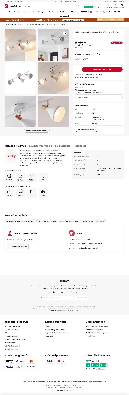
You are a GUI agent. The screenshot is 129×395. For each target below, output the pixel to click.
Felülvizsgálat (63, 145)
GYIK (6, 333)
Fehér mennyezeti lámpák (69, 221)
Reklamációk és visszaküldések (16, 339)
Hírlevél (48, 326)
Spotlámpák (30, 24)
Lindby (94, 109)
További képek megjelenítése (37, 131)
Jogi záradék (90, 336)
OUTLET (117, 12)
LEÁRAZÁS (85, 12)
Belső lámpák (21, 24)
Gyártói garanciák (11, 349)
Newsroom (49, 336)
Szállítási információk (12, 346)
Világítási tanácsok (61, 333)
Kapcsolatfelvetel (11, 330)
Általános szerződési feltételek (97, 326)
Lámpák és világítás (10, 24)
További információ (40, 145)
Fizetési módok (10, 343)
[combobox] (52, 6)
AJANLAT (73, 20)
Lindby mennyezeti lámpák (47, 221)
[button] (20, 78)
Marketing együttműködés (55, 330)
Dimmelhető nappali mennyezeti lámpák (19, 221)
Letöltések (80, 145)
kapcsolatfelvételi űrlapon (39, 308)
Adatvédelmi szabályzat (95, 330)
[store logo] (12, 6)
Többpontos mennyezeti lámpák (93, 221)
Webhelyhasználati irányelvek (97, 333)
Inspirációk (49, 333)
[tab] (15, 146)
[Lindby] (11, 156)
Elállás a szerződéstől (13, 326)
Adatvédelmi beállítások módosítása (34, 381)
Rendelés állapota (11, 336)
